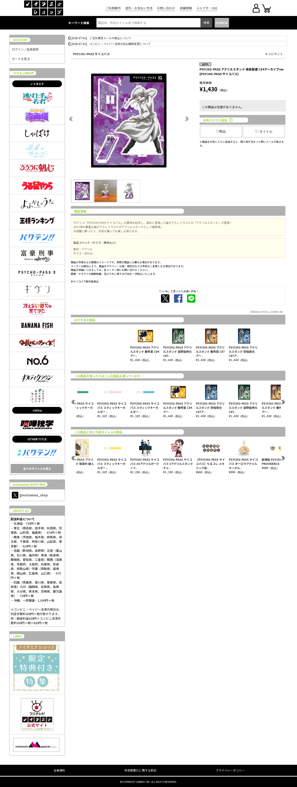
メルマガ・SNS (207, 8)
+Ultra (37, 410)
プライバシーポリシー (230, 770)
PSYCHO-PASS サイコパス (91, 54)
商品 (222, 131)
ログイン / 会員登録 (25, 49)
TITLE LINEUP (23, 73)
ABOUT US (21, 510)
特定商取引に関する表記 (140, 770)
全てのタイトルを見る (37, 468)
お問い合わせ (166, 8)
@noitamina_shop (33, 495)
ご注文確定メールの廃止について (110, 38)
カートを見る (21, 59)
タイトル (265, 131)
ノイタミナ (37, 84)
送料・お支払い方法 (138, 8)
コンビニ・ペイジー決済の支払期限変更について (120, 44)
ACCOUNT (20, 40)
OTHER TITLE (37, 439)
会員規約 (59, 770)
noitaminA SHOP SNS (29, 484)
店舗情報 (186, 8)
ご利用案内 (113, 8)
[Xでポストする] (165, 298)
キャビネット (274, 54)
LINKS (17, 636)
